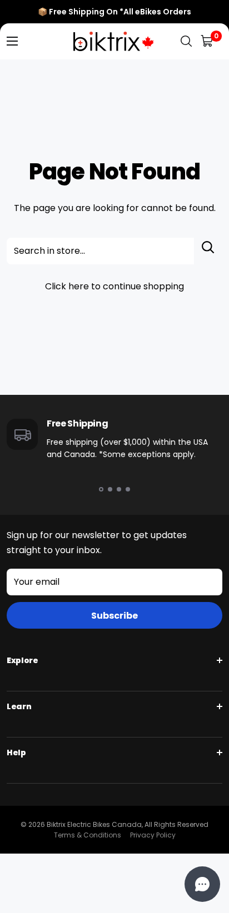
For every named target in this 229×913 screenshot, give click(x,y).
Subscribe (114, 615)
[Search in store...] (208, 251)
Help (16, 752)
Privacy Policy (153, 835)
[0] (207, 41)
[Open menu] (12, 41)
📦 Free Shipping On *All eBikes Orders (114, 11)
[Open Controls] (202, 884)
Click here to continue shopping (114, 286)
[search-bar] (186, 41)
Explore (22, 660)
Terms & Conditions (87, 835)
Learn (19, 706)
